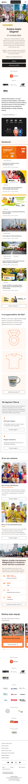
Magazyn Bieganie (5, 757)
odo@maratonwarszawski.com (8, 773)
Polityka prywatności (14, 776)
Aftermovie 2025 (14, 65)
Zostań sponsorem (6, 769)
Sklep (3, 767)
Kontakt (11, 767)
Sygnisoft (18, 780)
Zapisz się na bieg (15, 2)
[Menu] (25, 2)
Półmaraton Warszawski (7, 743)
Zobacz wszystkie (13, 306)
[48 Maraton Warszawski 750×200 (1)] (14, 302)
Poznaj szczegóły (13, 429)
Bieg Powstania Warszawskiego (8, 753)
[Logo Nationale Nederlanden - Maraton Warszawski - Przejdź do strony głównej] (4, 2)
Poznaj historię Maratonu (8, 114)
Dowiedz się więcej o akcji (13, 604)
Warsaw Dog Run (5, 748)
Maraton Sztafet (5, 745)
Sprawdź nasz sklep (13, 392)
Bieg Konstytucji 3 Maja (6, 750)
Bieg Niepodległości (6, 755)
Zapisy (14, 61)
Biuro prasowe (22, 767)
